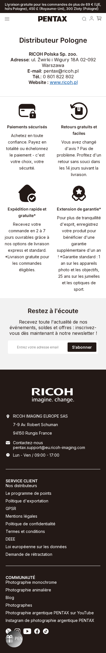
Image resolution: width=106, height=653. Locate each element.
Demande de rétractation (29, 554)
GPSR (11, 508)
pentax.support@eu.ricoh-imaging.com (49, 447)
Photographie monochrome (31, 582)
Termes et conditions (25, 531)
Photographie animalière (28, 589)
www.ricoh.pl (64, 82)
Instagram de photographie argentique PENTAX (50, 620)
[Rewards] (14, 638)
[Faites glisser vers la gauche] (8, 6)
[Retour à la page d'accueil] (52, 19)
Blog (10, 597)
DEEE (10, 539)
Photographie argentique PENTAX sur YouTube (50, 612)
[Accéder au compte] (91, 19)
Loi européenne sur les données (36, 546)
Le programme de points (28, 493)
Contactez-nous (28, 442)
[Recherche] (84, 18)
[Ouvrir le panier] (98, 19)
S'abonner (82, 347)
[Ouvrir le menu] (7, 19)
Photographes (19, 605)
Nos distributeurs (21, 485)
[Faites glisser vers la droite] (97, 6)
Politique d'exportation (27, 500)
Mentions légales (21, 516)
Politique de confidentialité (30, 523)
